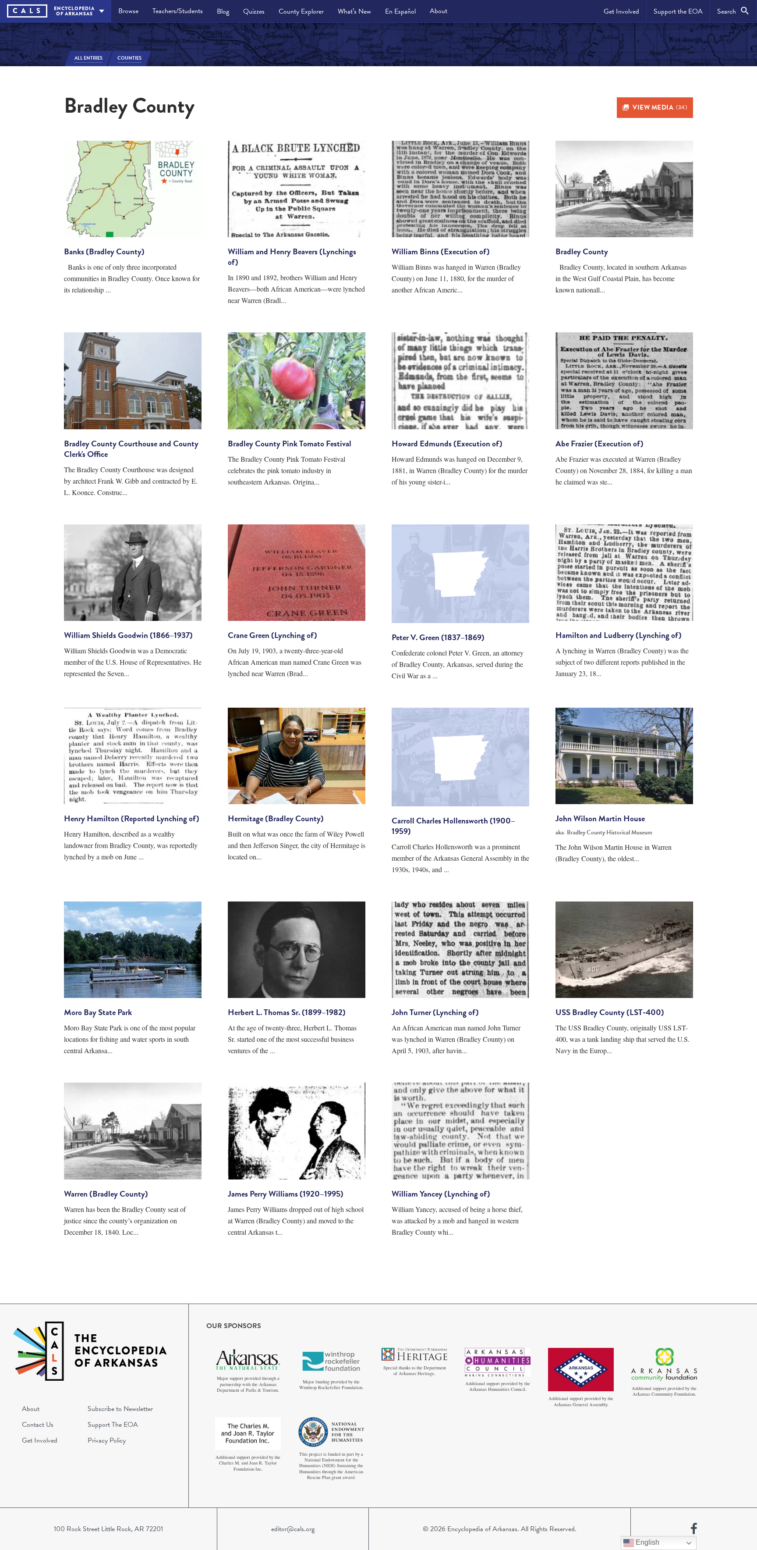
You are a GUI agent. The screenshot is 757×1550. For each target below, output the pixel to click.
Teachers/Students (177, 11)
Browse (128, 11)
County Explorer (301, 11)
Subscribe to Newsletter (120, 1409)
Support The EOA (113, 1424)
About (438, 11)
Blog (223, 11)
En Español (400, 11)
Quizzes (254, 11)
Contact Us (37, 1424)
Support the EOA (678, 11)
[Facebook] (694, 1529)
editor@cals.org (293, 1529)
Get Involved (621, 11)
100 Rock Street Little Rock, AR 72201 (108, 1529)
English (646, 1542)
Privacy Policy (107, 1440)
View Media (660, 107)
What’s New (354, 11)
